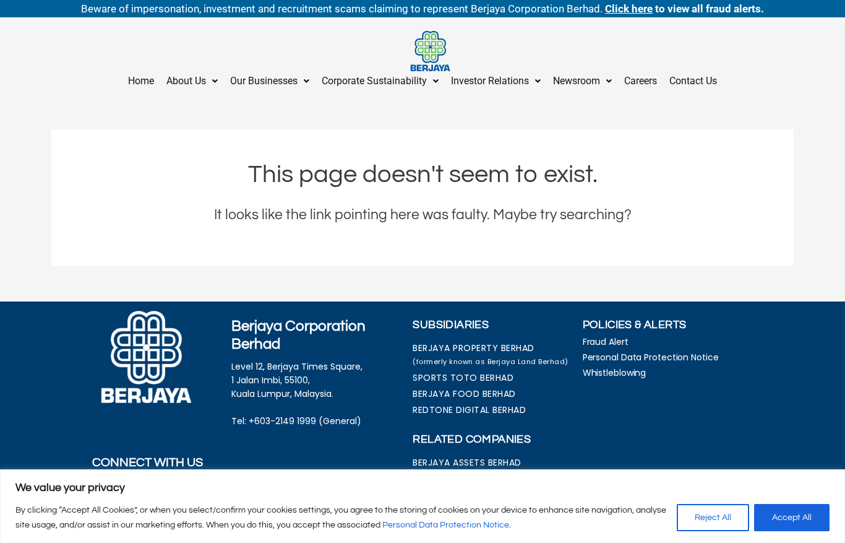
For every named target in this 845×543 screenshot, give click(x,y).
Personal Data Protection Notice (445, 525)
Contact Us (693, 81)
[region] (422, 506)
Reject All (713, 517)
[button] (192, 81)
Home (141, 81)
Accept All (792, 517)
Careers (640, 81)
